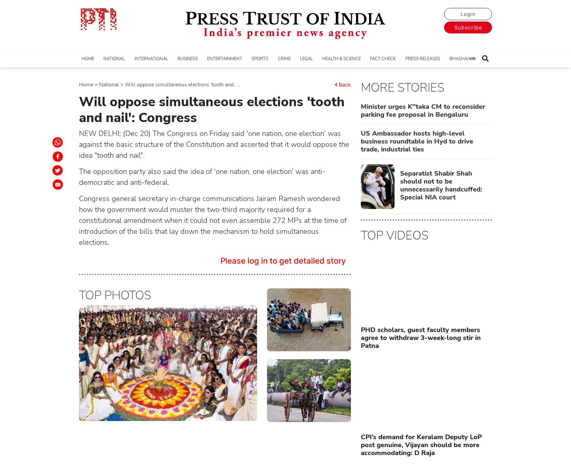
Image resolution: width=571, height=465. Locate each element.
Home (86, 84)
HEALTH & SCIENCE (341, 59)
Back (345, 84)
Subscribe (468, 27)
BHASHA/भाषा (462, 59)
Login (468, 14)
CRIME (284, 59)
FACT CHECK (383, 59)
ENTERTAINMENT (224, 59)
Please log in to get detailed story (283, 261)
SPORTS (259, 59)
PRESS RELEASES (422, 59)
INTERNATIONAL (151, 59)
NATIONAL (114, 59)
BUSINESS (187, 59)
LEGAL (306, 59)
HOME (88, 59)
